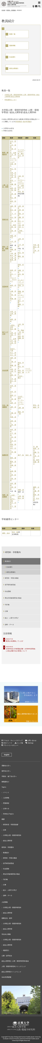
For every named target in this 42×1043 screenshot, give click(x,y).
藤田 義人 (21, 257)
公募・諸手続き (7, 956)
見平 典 (13, 379)
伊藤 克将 (21, 271)
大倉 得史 (13, 178)
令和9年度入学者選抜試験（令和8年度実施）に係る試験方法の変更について (21, 650)
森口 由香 (13, 382)
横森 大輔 (21, 305)
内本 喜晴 (13, 430)
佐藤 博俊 (36, 492)
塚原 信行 (13, 286)
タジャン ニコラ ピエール (21, 181)
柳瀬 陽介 (13, 299)
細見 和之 (13, 202)
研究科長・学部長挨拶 (10, 824)
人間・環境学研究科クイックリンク (14, 966)
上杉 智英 (21, 325)
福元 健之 (21, 373)
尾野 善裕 (13, 320)
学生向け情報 (6, 934)
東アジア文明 (5, 333)
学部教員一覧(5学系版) (23, 122)
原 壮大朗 (36, 499)
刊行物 (7, 605)
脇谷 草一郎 (21, 413)
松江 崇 (13, 353)
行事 (6, 611)
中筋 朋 (21, 225)
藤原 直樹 (13, 462)
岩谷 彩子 (13, 392)
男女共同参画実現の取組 (13, 598)
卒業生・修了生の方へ (9, 776)
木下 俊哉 (13, 434)
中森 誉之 (13, 292)
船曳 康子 (13, 260)
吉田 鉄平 (13, 476)
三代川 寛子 (21, 377)
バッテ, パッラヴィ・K (28, 370)
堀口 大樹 (21, 301)
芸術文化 (5, 219)
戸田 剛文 (13, 191)
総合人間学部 (7, 841)
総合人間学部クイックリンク (11, 972)
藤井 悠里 (36, 496)
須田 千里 (13, 336)
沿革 (4, 830)
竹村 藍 (36, 245)
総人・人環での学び (11, 618)
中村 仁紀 (21, 228)
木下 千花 (13, 215)
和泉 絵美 (21, 265)
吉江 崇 (13, 355)
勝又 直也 (13, 211)
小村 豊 (13, 253)
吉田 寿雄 (13, 479)
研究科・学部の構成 (11, 578)
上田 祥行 (21, 240)
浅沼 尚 (28, 455)
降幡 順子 (21, 339)
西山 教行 (13, 198)
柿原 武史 (13, 271)
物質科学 (5, 455)
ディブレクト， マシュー (13, 160)
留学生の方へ (6, 771)
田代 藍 (21, 192)
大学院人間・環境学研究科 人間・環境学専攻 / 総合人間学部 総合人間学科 (22, 95)
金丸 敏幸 (21, 275)
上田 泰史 (21, 207)
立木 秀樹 (13, 155)
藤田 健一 (13, 459)
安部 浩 (13, 173)
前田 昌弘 (13, 422)
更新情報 (12, 45)
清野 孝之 (13, 408)
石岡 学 (13, 175)
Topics (4, 787)
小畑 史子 (13, 362)
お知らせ (6, 808)
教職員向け (5, 782)
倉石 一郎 (13, 181)
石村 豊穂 (13, 484)
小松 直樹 (13, 438)
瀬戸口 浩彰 (13, 500)
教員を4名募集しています (14, 641)
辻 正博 (13, 339)
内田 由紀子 (13, 236)
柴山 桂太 (21, 367)
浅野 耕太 (13, 359)
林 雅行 (21, 154)
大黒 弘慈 (13, 372)
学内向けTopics (8, 814)
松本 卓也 (21, 188)
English (6, 755)
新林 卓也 (36, 449)
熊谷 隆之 (13, 330)
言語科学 (5, 287)
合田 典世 (21, 211)
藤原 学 (36, 407)
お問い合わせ (31, 740)
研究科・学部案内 (13, 552)
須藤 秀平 (21, 218)
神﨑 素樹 (13, 250)
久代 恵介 (13, 242)
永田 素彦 (13, 195)
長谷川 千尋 (13, 350)
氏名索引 (12, 57)
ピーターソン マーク (21, 297)
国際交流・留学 (7, 918)
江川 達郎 (21, 245)
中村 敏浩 (13, 453)
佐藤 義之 (13, 185)
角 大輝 (13, 153)
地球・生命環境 (5, 496)
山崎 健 (21, 408)
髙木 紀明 (13, 442)
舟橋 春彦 (13, 466)
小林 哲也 (21, 177)
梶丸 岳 (36, 405)
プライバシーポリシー (10, 745)
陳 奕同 (36, 460)
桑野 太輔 (36, 488)
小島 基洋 (13, 222)
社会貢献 (8, 591)
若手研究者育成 (10, 585)
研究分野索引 (13, 68)
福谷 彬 (21, 336)
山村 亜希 (13, 426)
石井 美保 (13, 387)
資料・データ (9, 624)
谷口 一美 (13, 275)
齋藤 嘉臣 (13, 366)
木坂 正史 (13, 150)
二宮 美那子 (21, 333)
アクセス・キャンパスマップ (13, 740)
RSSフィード (7, 743)
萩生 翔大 (21, 254)
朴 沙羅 (21, 186)
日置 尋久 (13, 165)
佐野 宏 (13, 333)
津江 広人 (13, 449)
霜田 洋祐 (21, 215)
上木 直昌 (13, 146)
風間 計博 (13, 396)
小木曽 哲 (13, 496)
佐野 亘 (13, 369)
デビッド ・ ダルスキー (13, 279)
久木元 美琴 (21, 397)
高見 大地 (36, 457)
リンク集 (20, 743)
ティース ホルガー (21, 150)
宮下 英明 (13, 507)
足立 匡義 (13, 142)
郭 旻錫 (21, 330)
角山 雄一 (21, 499)
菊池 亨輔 (21, 364)
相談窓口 (6, 950)
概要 (3, 819)
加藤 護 (21, 490)
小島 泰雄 (13, 400)
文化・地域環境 (5, 406)
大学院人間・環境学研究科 (12, 835)
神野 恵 (13, 403)
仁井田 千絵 (21, 232)
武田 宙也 (13, 228)
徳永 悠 (21, 370)
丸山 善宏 (21, 156)
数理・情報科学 (5, 153)
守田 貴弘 (13, 296)
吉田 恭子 (13, 232)
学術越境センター (11, 100)
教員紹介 (8, 561)
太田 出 (13, 312)
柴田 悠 (13, 188)
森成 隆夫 (13, 472)
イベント (6, 792)
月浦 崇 (13, 258)
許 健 (35, 447)
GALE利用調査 (6, 977)
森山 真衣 (36, 248)
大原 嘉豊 (13, 314)
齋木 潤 (13, 256)
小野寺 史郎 (13, 326)
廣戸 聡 (21, 455)
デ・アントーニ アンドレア (21, 403)
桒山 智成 (13, 218)
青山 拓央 (13, 170)
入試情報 (6, 798)
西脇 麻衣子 (21, 292)
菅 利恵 (13, 225)
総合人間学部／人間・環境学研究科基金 (15, 961)
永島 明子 (13, 344)
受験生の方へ (6, 766)
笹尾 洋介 (21, 286)
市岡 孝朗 (13, 488)
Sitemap (30, 743)
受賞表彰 (6, 803)
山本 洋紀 (36, 251)
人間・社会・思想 (5, 186)
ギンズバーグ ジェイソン (21, 282)
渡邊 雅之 (36, 463)
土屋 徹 (21, 496)
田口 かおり (21, 222)
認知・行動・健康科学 (5, 248)
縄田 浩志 (13, 376)
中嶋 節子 (13, 414)
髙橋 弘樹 (36, 453)
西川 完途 (13, 504)
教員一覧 (12, 34)
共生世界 (5, 370)
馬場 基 (13, 417)
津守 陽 (13, 341)
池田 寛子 (13, 207)
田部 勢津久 (13, 445)
